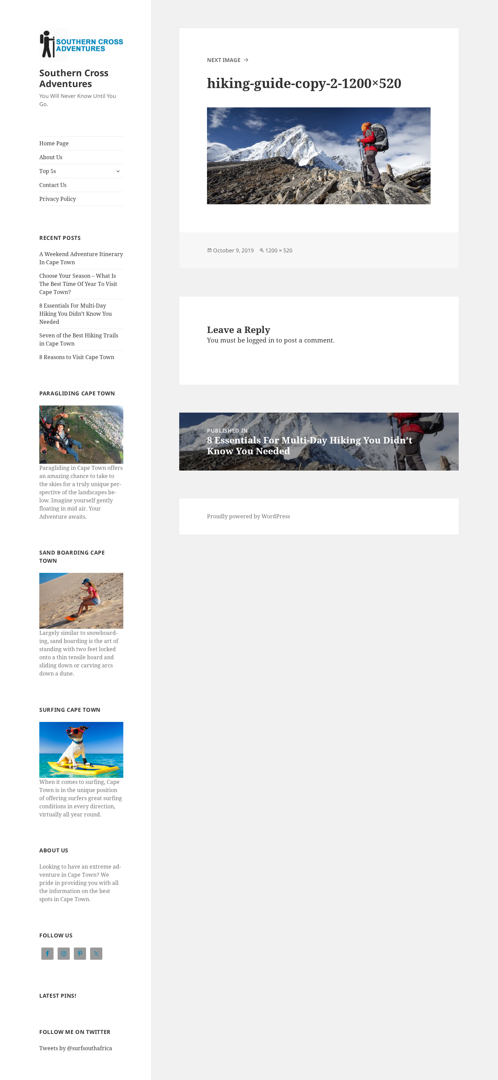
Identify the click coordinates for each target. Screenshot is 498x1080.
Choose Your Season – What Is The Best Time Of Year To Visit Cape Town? (78, 284)
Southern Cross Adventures (73, 78)
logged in (260, 340)
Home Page (54, 143)
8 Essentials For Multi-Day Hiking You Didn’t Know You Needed (75, 314)
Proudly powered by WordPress (248, 516)
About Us (50, 157)
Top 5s (47, 171)
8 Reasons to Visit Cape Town (76, 357)
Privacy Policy (57, 199)
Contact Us (52, 185)
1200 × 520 (278, 250)
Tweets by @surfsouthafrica (75, 1048)
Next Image (224, 60)
